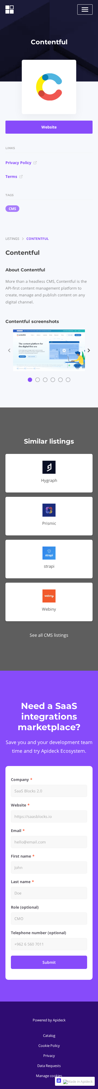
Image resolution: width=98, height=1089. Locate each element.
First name (21, 856)
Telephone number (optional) (38, 932)
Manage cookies (49, 1075)
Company (20, 779)
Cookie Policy (49, 1045)
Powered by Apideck (49, 1020)
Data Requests (49, 1065)
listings (12, 238)
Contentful (37, 238)
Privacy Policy (18, 162)
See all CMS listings (49, 635)
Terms (11, 176)
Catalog (49, 1035)
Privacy (49, 1055)
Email (16, 830)
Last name (20, 881)
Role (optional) (25, 907)
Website (49, 127)
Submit (49, 962)
